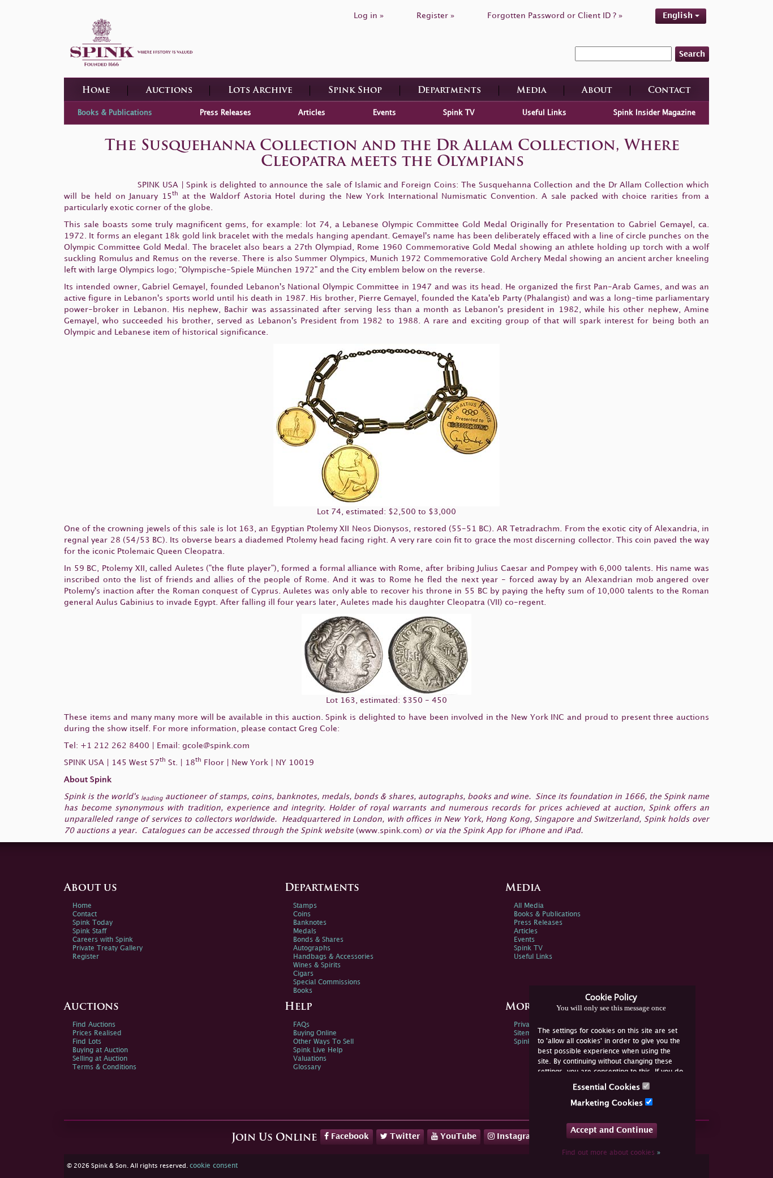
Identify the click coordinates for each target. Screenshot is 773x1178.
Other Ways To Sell (323, 1042)
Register (85, 957)
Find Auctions (93, 1025)
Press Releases (225, 112)
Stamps (305, 906)
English (679, 15)
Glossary (307, 1067)
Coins (302, 914)
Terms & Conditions (104, 1067)
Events (384, 112)
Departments (449, 91)
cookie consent (214, 1166)
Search (692, 54)
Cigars (303, 974)
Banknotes (310, 923)
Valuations (310, 1059)
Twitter (404, 1136)
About (597, 91)
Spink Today (92, 923)
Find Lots (86, 1042)
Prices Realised (97, 1033)
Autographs (311, 948)
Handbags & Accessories (333, 957)
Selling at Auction (99, 1059)
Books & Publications (115, 112)
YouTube (457, 1136)
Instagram (516, 1136)
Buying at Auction (100, 1050)
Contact (669, 91)
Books (302, 991)
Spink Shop (355, 91)
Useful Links (544, 112)
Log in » (369, 15)
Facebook (349, 1136)
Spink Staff (89, 931)
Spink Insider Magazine (654, 112)
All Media (529, 906)
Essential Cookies (607, 1087)
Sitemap (527, 1033)
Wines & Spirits (317, 965)
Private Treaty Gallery (107, 948)
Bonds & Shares (318, 940)
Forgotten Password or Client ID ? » (554, 15)
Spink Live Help (318, 1050)
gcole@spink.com (216, 745)
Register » (435, 15)
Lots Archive (260, 91)
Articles (311, 112)
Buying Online (315, 1033)
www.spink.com (389, 830)
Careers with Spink (102, 940)
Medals (304, 931)
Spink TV (459, 112)
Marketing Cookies (607, 1103)
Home (96, 91)
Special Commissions (326, 982)
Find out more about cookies (611, 1153)
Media (531, 91)
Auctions (169, 91)
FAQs (301, 1025)
